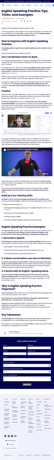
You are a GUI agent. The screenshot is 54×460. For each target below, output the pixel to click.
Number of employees (8, 364)
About (35, 5)
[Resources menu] (32, 5)
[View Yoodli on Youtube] (12, 436)
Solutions (16, 5)
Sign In (41, 5)
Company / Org (32, 351)
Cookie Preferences (46, 455)
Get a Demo (11, 444)
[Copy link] (30, 21)
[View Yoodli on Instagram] (15, 436)
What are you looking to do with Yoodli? (13, 370)
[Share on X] (24, 21)
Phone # (5, 356)
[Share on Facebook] (21, 21)
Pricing (23, 5)
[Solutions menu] (19, 5)
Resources (29, 5)
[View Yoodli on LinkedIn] (5, 436)
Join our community (11, 448)
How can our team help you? (10, 375)
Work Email (30, 345)
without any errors (11, 73)
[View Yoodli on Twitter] (9, 436)
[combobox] (27, 365)
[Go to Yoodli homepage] (3, 5)
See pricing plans (11, 440)
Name (5, 345)
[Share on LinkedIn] (27, 21)
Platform (8, 5)
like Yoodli (32, 98)
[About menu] (38, 5)
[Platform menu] (11, 5)
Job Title (5, 351)
